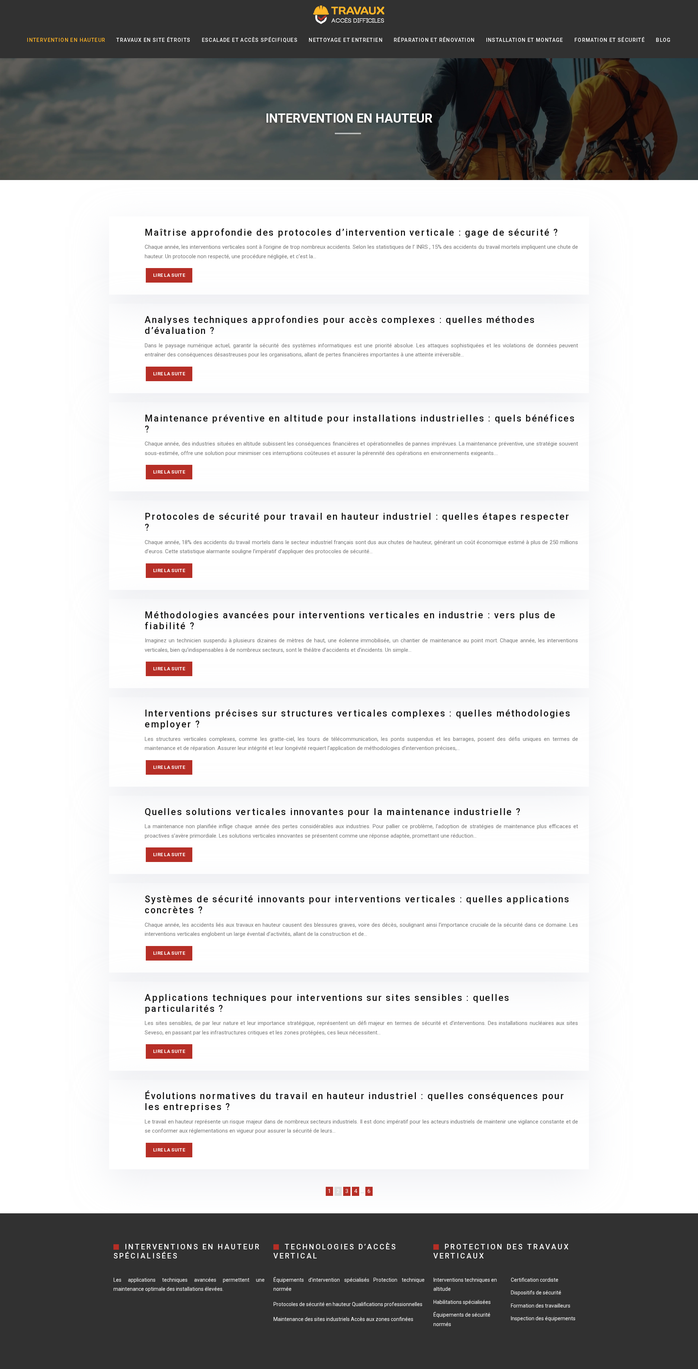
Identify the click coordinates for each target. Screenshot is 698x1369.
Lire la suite (169, 275)
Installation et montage (524, 40)
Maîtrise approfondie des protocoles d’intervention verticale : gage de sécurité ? (352, 232)
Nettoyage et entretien (346, 40)
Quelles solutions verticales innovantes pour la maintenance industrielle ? (333, 812)
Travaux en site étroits (153, 40)
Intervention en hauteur (66, 40)
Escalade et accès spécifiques (250, 40)
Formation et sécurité (609, 40)
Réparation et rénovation (434, 40)
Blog (663, 40)
